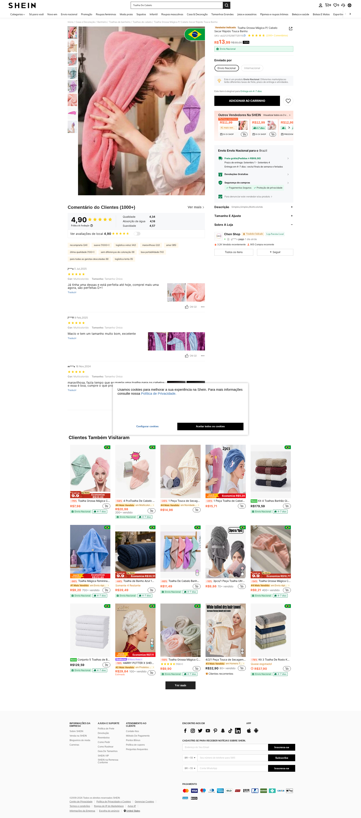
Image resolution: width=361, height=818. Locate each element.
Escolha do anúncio (109, 811)
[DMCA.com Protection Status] (194, 798)
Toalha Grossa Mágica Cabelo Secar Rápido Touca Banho (271, 580)
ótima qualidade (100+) (82, 252)
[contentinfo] (238, 790)
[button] (343, 5)
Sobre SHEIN (76, 731)
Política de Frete (106, 728)
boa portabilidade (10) (152, 252)
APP (248, 723)
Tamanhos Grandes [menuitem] (222, 14)
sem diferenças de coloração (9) (117, 252)
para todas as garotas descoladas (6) (89, 259)
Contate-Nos (132, 731)
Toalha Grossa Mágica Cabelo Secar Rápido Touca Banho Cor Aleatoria (90, 500)
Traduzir (72, 292)
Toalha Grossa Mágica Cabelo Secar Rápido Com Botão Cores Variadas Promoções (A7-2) (181, 659)
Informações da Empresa (82, 811)
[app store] (249, 732)
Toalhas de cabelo (142, 22)
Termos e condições (80, 806)
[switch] (137, 234)
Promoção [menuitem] (86, 14)
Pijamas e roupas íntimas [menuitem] (274, 14)
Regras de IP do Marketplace (109, 806)
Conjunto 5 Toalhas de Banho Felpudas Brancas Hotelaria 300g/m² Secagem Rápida (90, 659)
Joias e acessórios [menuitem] (246, 14)
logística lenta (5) (124, 259)
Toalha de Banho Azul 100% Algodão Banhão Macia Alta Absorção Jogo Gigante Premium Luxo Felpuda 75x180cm (135, 580)
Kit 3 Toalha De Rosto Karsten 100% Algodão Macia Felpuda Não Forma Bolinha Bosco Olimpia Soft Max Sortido (271, 659)
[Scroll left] (345, 14)
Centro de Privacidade (81, 801)
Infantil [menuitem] (154, 14)
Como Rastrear (105, 746)
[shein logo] (22, 5)
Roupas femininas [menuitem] (106, 14)
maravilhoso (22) (151, 245)
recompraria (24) (78, 245)
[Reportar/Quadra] (202, 307)
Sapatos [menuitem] (141, 14)
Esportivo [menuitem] (338, 14)
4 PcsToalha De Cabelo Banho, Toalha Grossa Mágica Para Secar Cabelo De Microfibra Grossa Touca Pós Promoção (135, 500)
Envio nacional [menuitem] (69, 14)
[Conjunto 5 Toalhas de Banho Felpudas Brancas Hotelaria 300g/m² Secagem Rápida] (90, 630)
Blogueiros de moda (80, 740)
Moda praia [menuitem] (126, 14)
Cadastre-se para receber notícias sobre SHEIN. (214, 740)
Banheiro (102, 22)
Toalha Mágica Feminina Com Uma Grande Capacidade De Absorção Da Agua (90, 580)
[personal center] (320, 5)
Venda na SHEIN (78, 735)
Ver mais (180, 685)
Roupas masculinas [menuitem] (172, 14)
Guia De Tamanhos (108, 751)
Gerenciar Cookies (144, 801)
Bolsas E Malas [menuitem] (321, 14)
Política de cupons (135, 744)
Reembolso (104, 737)
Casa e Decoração (85, 22)
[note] (90, 494)
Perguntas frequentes (137, 749)
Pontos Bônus (133, 740)
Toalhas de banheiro (119, 22)
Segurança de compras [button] (237, 182)
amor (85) (171, 245)
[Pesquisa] (226, 5)
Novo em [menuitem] (52, 14)
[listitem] (233, 128)
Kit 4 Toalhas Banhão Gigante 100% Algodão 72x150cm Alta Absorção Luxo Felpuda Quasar (271, 500)
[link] (328, 5)
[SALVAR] (288, 101)
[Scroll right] (350, 14)
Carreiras (74, 744)
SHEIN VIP (103, 755)
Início (70, 22)
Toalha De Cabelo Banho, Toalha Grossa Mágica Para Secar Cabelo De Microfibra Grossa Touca (181, 580)
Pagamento (189, 784)
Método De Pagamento (138, 735)
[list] (212, 731)
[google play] (256, 732)
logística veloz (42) (126, 245)
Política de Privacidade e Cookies (113, 801)
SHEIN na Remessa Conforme (108, 761)
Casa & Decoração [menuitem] (197, 14)
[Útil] (186, 307)
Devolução (103, 733)
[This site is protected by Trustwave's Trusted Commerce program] (185, 798)
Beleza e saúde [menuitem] (300, 14)
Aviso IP (132, 806)
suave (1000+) (101, 245)
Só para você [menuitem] (36, 14)
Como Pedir (104, 742)
